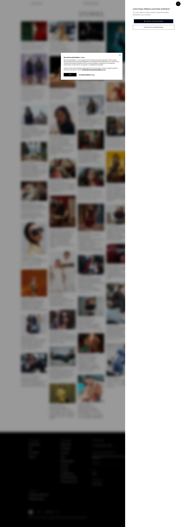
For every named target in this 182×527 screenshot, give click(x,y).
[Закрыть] (120, 55)
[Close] (178, 4)
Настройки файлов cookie (87, 74)
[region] (91, 66)
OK (70, 74)
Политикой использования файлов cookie (94, 69)
